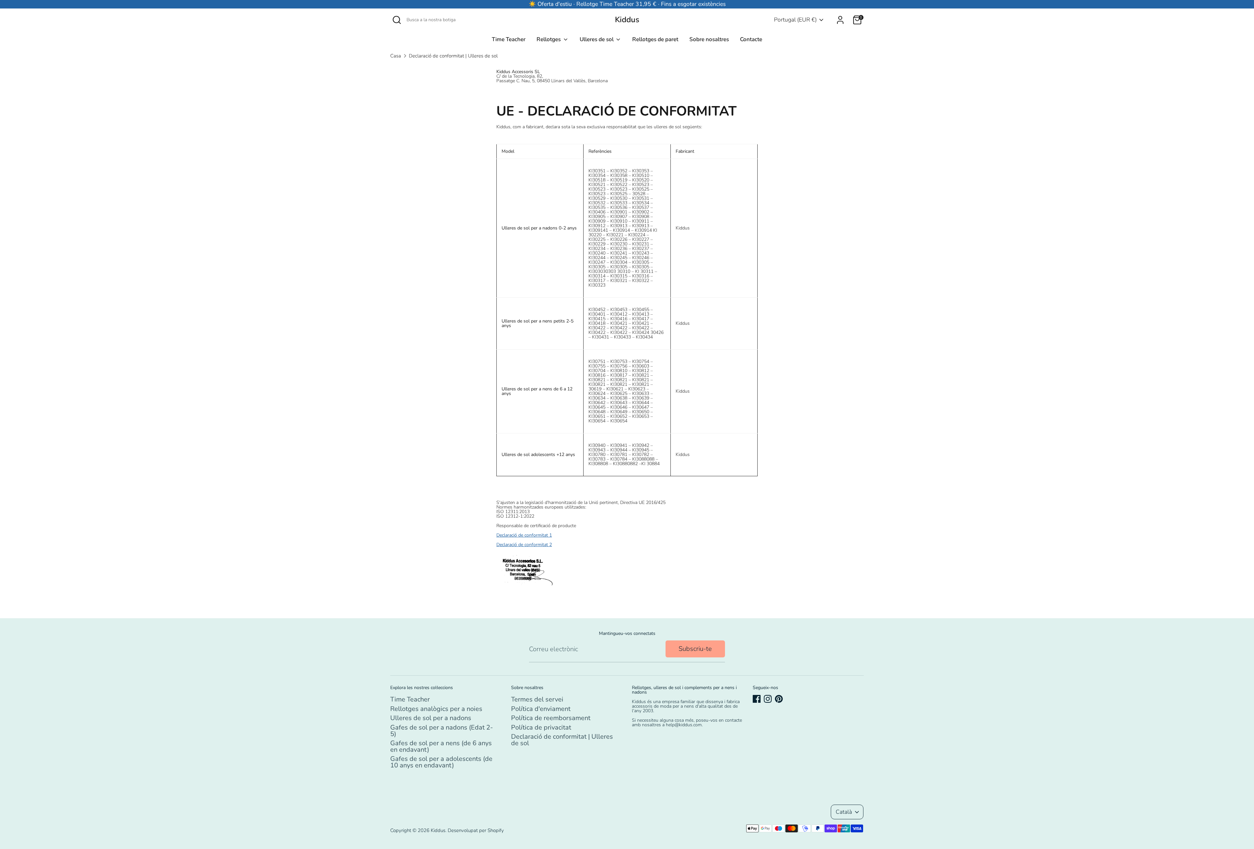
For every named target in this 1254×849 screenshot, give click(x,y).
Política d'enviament (541, 708)
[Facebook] (757, 699)
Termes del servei (537, 699)
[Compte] (840, 19)
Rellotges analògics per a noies (436, 708)
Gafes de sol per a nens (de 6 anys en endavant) (441, 746)
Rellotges (549, 39)
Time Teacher (508, 39)
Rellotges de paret (655, 39)
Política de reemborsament (550, 718)
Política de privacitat (541, 727)
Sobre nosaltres (709, 39)
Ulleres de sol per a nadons (430, 718)
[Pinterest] (779, 699)
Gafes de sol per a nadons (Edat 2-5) (441, 730)
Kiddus (627, 20)
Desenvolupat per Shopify (476, 830)
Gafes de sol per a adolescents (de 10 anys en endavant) (441, 762)
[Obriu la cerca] (396, 19)
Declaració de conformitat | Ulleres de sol (453, 56)
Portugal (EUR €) (795, 20)
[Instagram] (768, 699)
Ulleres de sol (597, 39)
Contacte (751, 39)
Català (844, 812)
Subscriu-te (695, 648)
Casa (395, 56)
